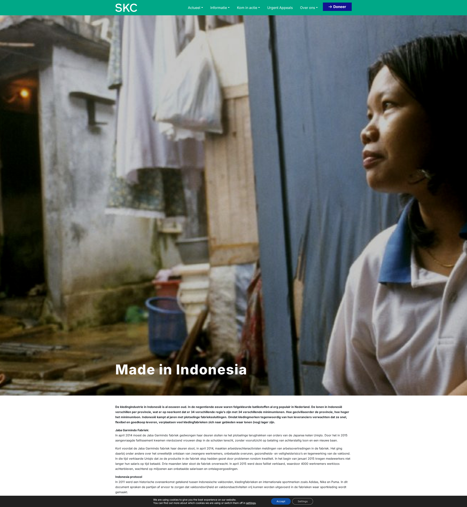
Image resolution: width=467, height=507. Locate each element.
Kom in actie (247, 7)
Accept (281, 501)
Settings (303, 501)
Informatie (218, 7)
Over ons (307, 7)
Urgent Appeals (280, 7)
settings (251, 502)
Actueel (194, 7)
